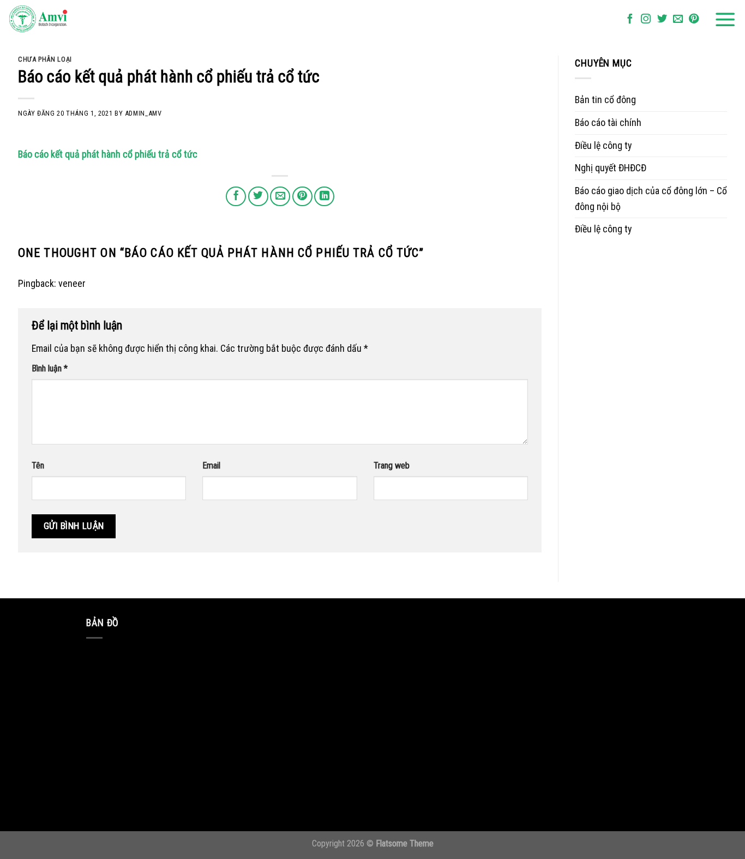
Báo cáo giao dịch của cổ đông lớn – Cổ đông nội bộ (651, 198)
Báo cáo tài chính (608, 122)
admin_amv (143, 113)
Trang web (392, 465)
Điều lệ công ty (603, 145)
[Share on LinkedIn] (324, 197)
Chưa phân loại (45, 59)
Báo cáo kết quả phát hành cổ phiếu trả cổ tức (107, 154)
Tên (38, 465)
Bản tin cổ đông (605, 99)
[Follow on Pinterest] (694, 19)
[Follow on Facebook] (630, 19)
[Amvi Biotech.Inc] (62, 19)
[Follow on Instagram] (646, 19)
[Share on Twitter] (258, 197)
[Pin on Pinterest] (302, 197)
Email (211, 465)
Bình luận (50, 368)
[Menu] (725, 20)
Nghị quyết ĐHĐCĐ (610, 167)
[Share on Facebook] (236, 197)
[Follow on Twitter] (662, 19)
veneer (72, 283)
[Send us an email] (678, 19)
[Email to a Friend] (280, 197)
